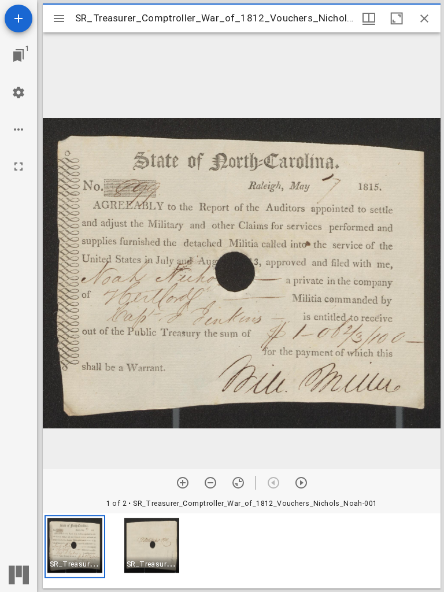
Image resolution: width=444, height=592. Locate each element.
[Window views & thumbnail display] (369, 18)
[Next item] (301, 483)
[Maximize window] (396, 18)
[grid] (242, 551)
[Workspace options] (18, 129)
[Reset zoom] (238, 483)
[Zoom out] (210, 483)
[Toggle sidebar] (59, 18)
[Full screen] (18, 166)
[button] (74, 546)
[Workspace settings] (18, 92)
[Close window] (424, 18)
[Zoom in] (183, 483)
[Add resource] (18, 18)
